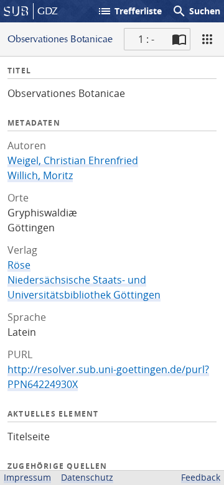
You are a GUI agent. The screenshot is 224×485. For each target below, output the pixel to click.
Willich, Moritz (40, 175)
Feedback (200, 477)
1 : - (146, 39)
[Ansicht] (207, 39)
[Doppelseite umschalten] (179, 39)
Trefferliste (129, 11)
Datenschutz (87, 477)
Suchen (196, 11)
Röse (18, 265)
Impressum (27, 477)
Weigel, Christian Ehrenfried (72, 160)
